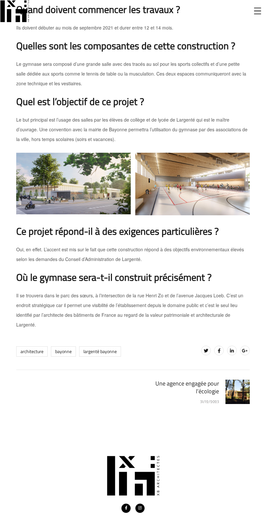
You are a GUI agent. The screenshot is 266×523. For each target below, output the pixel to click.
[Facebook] (219, 350)
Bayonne (63, 351)
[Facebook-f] (126, 508)
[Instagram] (140, 508)
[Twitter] (206, 350)
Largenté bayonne (100, 351)
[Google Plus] (245, 350)
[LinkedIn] (232, 350)
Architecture (31, 351)
